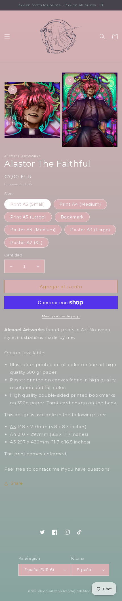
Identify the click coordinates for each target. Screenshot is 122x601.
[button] (7, 36)
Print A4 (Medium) (80, 204)
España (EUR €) (39, 569)
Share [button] (17, 483)
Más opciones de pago (61, 316)
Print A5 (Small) (27, 204)
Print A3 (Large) (28, 217)
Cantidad (13, 255)
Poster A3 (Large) (90, 229)
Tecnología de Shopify (78, 591)
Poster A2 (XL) (26, 242)
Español (84, 569)
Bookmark (72, 217)
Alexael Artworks (50, 591)
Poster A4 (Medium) (33, 229)
